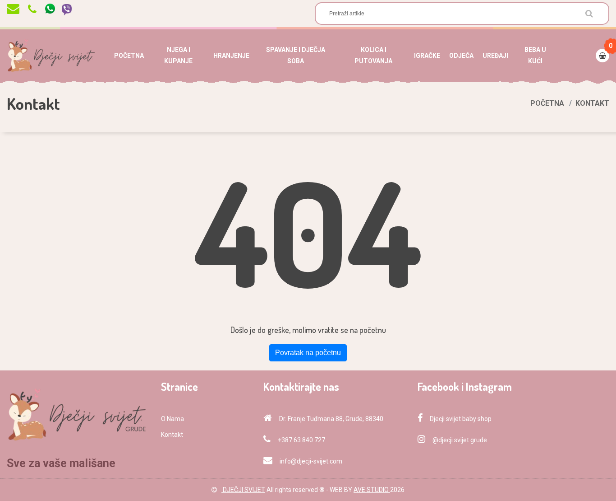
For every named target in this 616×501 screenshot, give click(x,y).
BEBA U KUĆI (535, 55)
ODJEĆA (461, 55)
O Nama (172, 418)
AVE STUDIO (372, 489)
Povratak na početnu (308, 352)
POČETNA (129, 55)
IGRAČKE (427, 55)
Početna (547, 103)
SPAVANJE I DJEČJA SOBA (295, 55)
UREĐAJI (495, 55)
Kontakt (172, 434)
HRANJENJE (231, 55)
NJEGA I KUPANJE (178, 55)
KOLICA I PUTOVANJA (373, 55)
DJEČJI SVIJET (243, 489)
